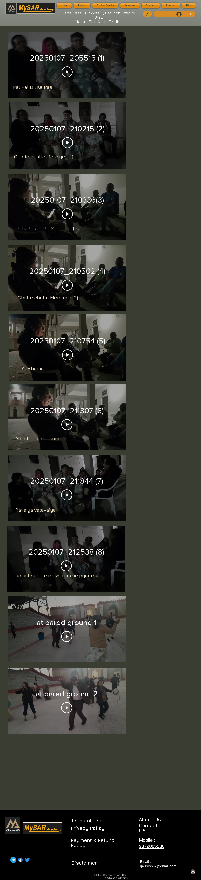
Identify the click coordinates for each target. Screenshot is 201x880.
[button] (82, 5)
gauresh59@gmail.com (158, 866)
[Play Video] (67, 71)
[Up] (193, 871)
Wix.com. (123, 877)
